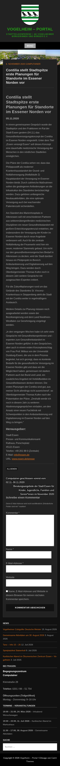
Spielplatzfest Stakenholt (14, 650)
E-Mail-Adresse (14, 563)
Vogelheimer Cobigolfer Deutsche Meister (22, 629)
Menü (30, 46)
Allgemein (12, 469)
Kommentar (12, 513)
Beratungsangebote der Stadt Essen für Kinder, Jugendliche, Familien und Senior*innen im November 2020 (33, 490)
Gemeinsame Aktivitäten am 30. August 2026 (23, 635)
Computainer (33, 64)
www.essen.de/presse (23, 459)
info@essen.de (21, 455)
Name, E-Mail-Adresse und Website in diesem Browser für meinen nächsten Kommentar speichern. (27, 595)
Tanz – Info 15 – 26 (12, 644)
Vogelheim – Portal (30, 29)
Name (10, 549)
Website (10, 577)
